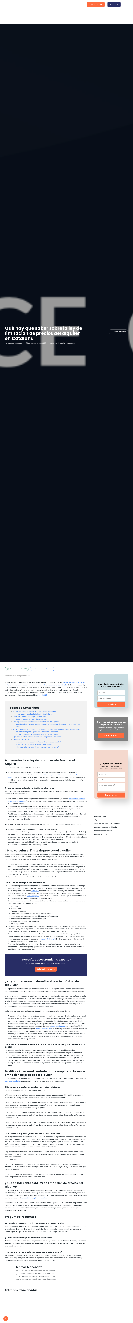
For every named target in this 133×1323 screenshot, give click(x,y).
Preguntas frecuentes (21, 739)
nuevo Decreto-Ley (43, 1029)
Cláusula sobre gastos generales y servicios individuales (37, 732)
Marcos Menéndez (15, 343)
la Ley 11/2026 (42, 695)
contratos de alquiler (13, 1081)
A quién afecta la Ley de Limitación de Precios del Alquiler (34, 711)
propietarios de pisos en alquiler (34, 1198)
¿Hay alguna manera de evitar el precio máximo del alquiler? (36, 722)
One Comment (120, 331)
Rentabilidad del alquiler (103, 831)
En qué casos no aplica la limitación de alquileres (34, 714)
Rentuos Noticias (100, 834)
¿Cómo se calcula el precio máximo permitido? (34, 744)
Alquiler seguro (100, 820)
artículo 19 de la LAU (47, 939)
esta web (35, 891)
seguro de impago (58, 1026)
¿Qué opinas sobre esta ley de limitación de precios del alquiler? (37, 737)
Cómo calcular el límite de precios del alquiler (30, 716)
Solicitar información (46, 969)
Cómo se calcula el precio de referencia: (31, 719)
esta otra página (33, 896)
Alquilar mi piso (100, 816)
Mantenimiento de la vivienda (105, 827)
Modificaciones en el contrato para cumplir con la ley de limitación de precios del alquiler (47, 729)
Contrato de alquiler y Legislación (62, 343)
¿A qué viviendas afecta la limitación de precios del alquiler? (38, 742)
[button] (111, 735)
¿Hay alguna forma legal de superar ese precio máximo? (37, 747)
